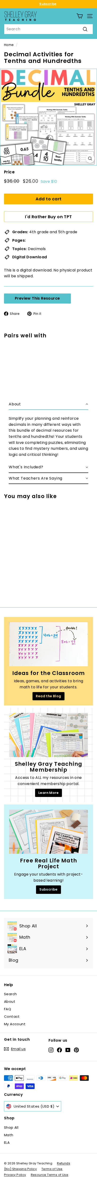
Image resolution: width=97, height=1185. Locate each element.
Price (9, 172)
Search (10, 993)
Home (9, 45)
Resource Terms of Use (49, 1175)
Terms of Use (52, 1169)
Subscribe (48, 4)
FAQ (7, 1008)
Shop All (11, 1127)
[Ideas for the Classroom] (48, 644)
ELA (7, 1142)
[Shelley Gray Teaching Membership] (48, 735)
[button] (48, 404)
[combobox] (48, 29)
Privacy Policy (15, 1175)
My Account (14, 1023)
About (9, 1001)
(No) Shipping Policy (20, 1169)
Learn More (48, 792)
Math (8, 1134)
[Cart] (79, 16)
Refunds (63, 1163)
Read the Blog (48, 696)
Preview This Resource (37, 298)
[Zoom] (90, 158)
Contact (12, 1016)
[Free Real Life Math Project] (48, 832)
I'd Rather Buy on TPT (48, 217)
